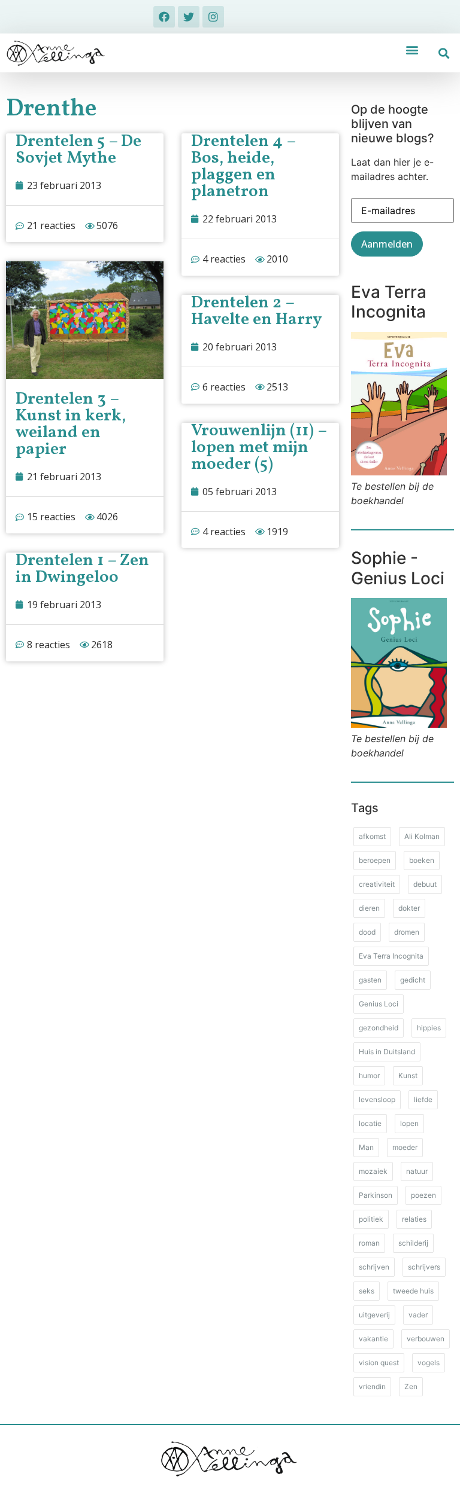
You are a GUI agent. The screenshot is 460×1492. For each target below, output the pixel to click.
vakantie (373, 1338)
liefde (423, 1099)
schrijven (374, 1266)
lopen (409, 1123)
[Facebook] (164, 17)
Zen (410, 1386)
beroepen (375, 860)
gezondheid (378, 1027)
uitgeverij (374, 1314)
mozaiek (373, 1171)
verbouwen (425, 1338)
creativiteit (377, 884)
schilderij (413, 1242)
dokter (409, 908)
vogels (428, 1362)
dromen (406, 931)
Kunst (407, 1075)
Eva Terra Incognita (391, 955)
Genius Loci (378, 1003)
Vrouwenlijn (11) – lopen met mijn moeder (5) (258, 447)
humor (369, 1075)
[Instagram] (213, 17)
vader (418, 1314)
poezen (423, 1195)
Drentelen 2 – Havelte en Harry (256, 311)
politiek (371, 1219)
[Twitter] (188, 17)
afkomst (372, 836)
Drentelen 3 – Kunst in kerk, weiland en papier (71, 424)
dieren (369, 908)
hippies (429, 1027)
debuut (425, 884)
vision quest (379, 1362)
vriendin (372, 1386)
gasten (370, 979)
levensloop (377, 1099)
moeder (404, 1147)
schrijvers (424, 1266)
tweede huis (413, 1290)
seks (366, 1290)
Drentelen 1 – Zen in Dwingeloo (82, 569)
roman (369, 1242)
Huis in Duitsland (387, 1051)
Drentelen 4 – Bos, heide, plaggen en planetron (243, 166)
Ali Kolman (422, 836)
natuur (417, 1171)
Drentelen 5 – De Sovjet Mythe (78, 150)
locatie (370, 1123)
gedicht (412, 979)
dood (367, 931)
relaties (414, 1219)
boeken (421, 860)
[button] (412, 49)
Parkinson (375, 1195)
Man (366, 1147)
